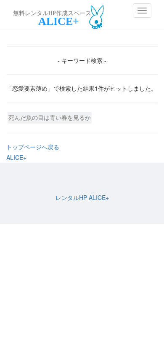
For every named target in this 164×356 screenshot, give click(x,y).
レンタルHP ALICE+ (82, 197)
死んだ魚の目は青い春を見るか (49, 117)
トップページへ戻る (32, 147)
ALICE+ (16, 157)
